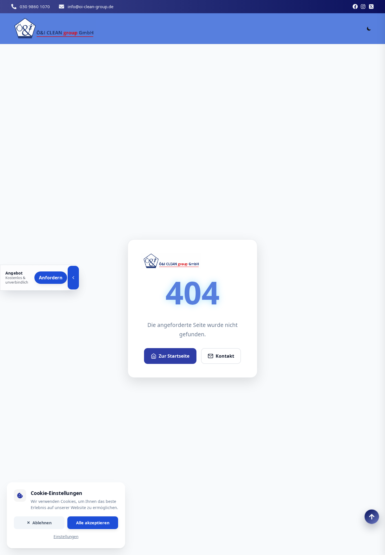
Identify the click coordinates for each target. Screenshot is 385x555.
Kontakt (225, 356)
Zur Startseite (174, 356)
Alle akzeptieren (92, 522)
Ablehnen (42, 522)
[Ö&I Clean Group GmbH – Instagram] (363, 6)
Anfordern (51, 277)
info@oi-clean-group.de (90, 6)
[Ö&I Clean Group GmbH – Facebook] (355, 6)
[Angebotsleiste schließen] (73, 277)
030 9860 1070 (35, 6)
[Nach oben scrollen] (371, 516)
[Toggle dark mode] (369, 28)
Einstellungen (66, 536)
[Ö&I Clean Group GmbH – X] (371, 6)
